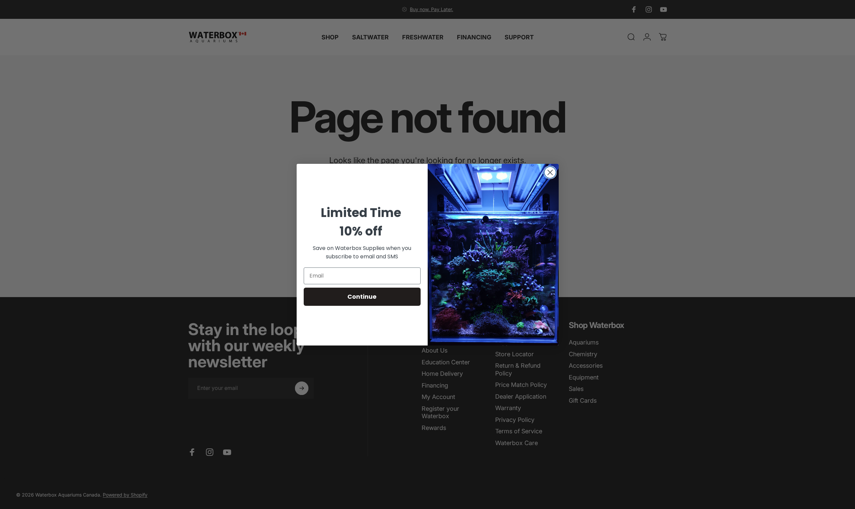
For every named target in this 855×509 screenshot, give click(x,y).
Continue (362, 296)
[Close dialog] (550, 172)
